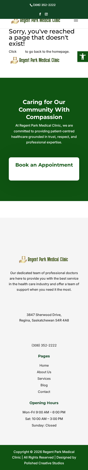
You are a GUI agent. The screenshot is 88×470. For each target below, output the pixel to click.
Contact (44, 392)
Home (44, 365)
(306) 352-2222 (44, 345)
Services (44, 378)
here (20, 51)
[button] (82, 56)
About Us (44, 372)
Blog (44, 385)
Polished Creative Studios (44, 463)
